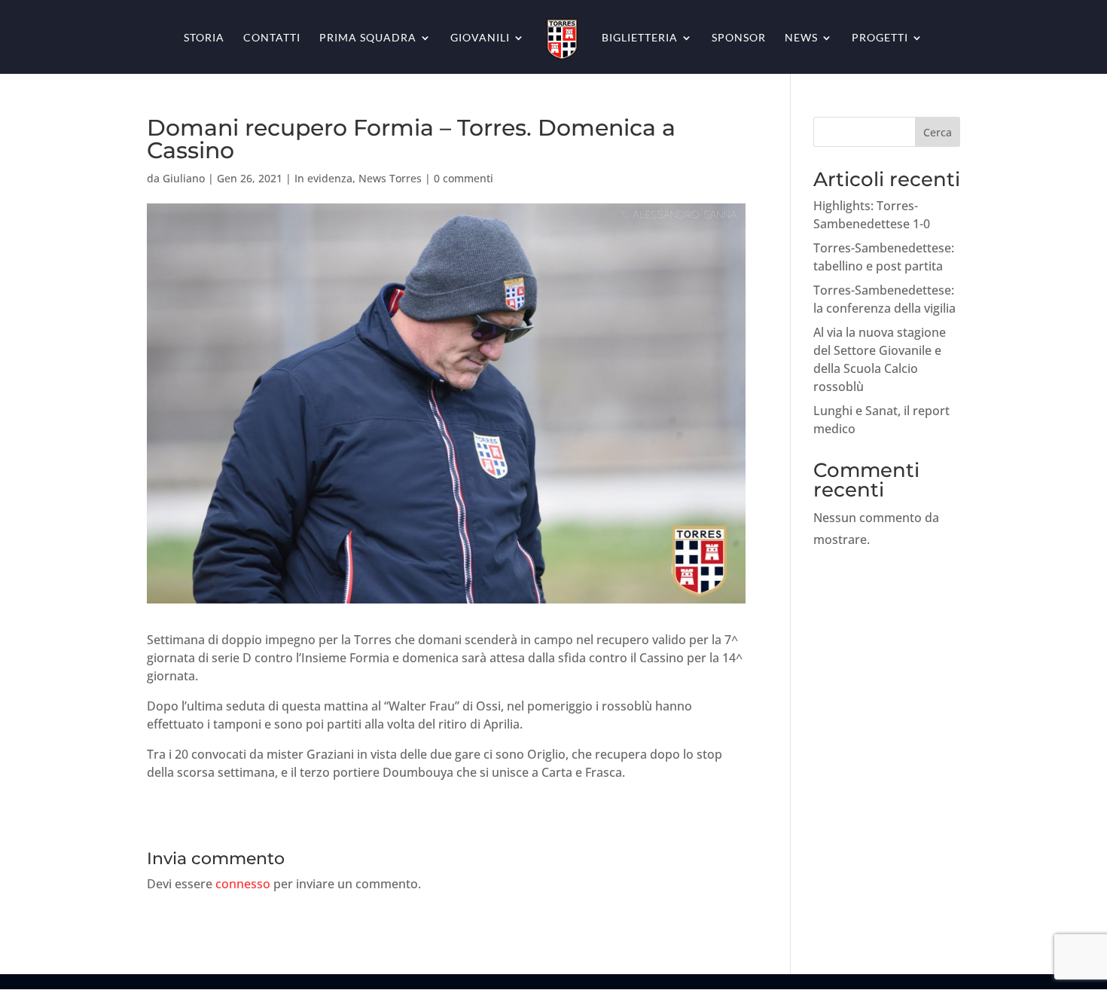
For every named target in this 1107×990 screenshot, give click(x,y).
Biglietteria (640, 38)
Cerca (937, 132)
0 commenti (463, 178)
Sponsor (739, 38)
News (801, 38)
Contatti (271, 38)
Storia (204, 38)
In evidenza (323, 178)
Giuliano (184, 178)
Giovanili (480, 38)
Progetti (880, 38)
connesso (242, 883)
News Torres (390, 178)
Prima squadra (367, 38)
